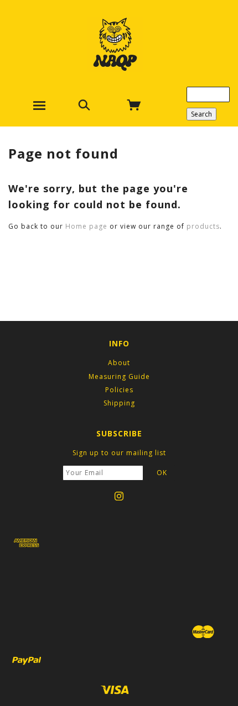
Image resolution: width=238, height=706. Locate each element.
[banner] (115, 44)
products (203, 226)
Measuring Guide (119, 376)
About (119, 362)
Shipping (119, 403)
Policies (119, 389)
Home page (86, 226)
